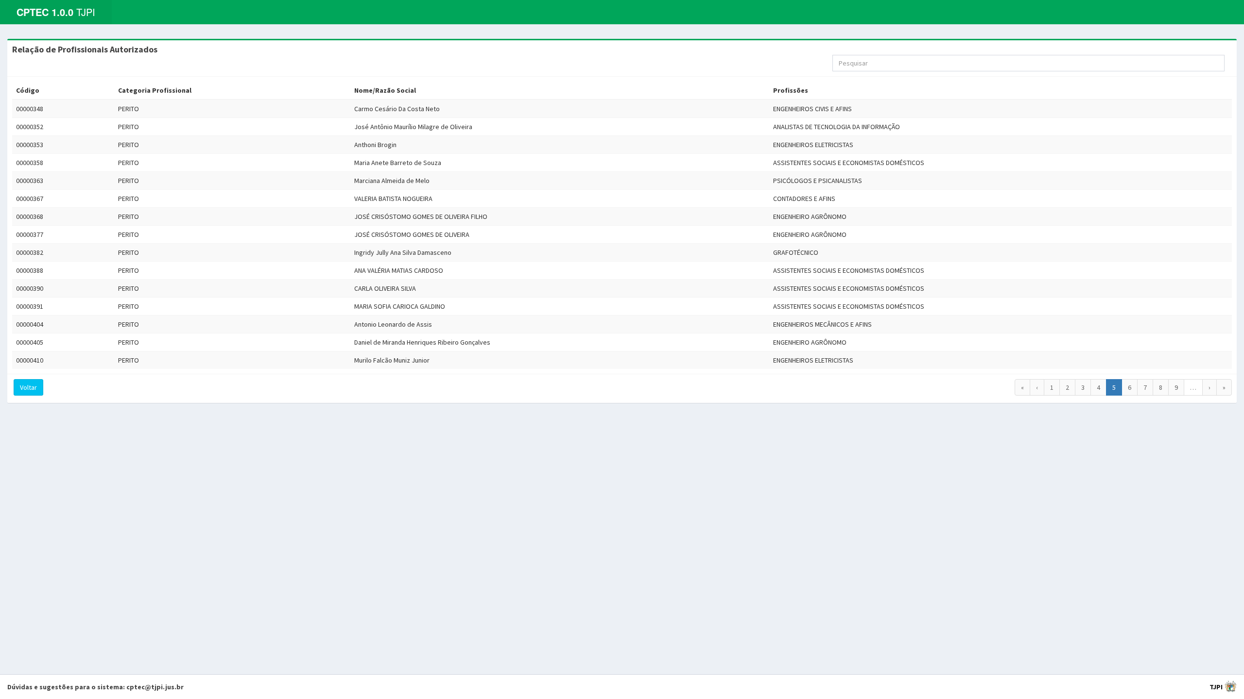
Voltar (28, 387)
